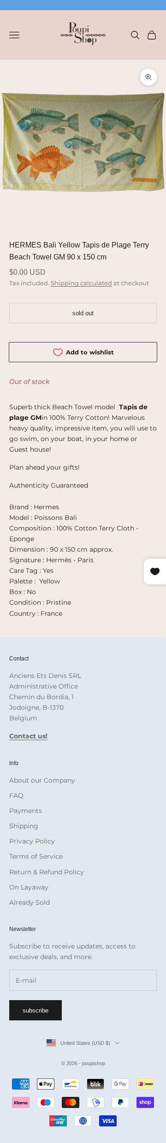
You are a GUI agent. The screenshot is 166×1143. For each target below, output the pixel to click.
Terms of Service (36, 856)
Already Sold (29, 902)
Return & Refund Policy (46, 872)
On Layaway (28, 887)
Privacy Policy (32, 841)
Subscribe (35, 1010)
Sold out (83, 313)
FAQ (16, 795)
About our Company (42, 780)
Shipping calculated (81, 283)
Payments (25, 811)
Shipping (23, 826)
